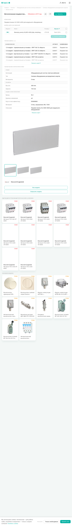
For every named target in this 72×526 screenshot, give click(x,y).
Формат (9, 28)
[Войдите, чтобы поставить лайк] (45, 14)
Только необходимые (51, 521)
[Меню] (69, 3)
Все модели (36, 187)
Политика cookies (13, 523)
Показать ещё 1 (36, 112)
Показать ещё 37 (36, 63)
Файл (16, 28)
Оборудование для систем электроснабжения (29, 7)
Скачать (60, 14)
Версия (57, 28)
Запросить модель (36, 191)
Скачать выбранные (59, 36)
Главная (6, 7)
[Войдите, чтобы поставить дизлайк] (50, 14)
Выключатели (9, 9)
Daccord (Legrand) (17, 182)
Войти (64, 3)
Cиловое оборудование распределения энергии (55, 7)
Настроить (40, 521)
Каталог (13, 7)
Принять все (65, 521)
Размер (47, 28)
